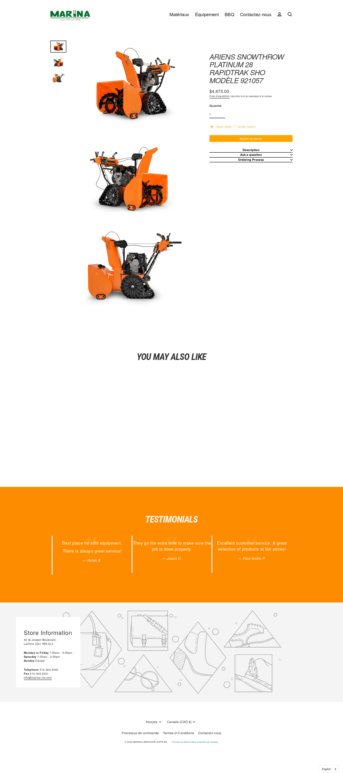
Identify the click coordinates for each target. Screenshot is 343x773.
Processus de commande (140, 733)
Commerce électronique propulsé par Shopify (195, 741)
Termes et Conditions (178, 733)
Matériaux (179, 14)
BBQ (229, 14)
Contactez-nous (255, 14)
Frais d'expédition (219, 96)
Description (251, 150)
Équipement (207, 14)
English (326, 769)
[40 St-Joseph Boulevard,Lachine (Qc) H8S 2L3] (171, 652)
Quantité (215, 106)
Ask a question (251, 155)
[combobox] (329, 769)
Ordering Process (251, 160)
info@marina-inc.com (38, 677)
